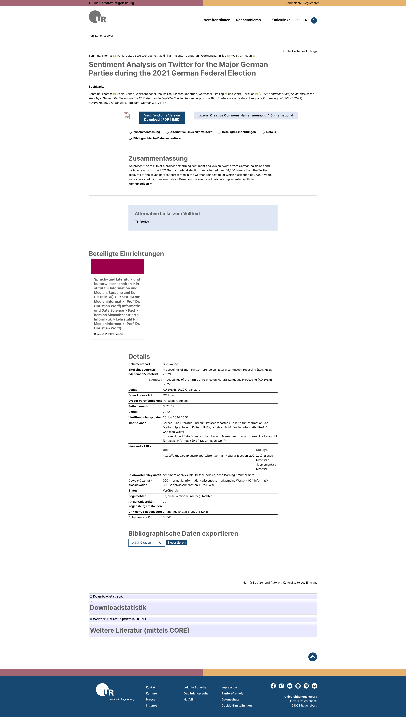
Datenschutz (230, 699)
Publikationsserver (101, 35)
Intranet (151, 705)
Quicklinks (281, 20)
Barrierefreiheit (232, 693)
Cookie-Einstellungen (237, 705)
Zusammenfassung (146, 132)
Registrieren (311, 3)
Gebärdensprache (196, 693)
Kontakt (151, 687)
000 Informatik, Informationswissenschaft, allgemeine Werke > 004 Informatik (215, 480)
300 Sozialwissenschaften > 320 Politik (189, 485)
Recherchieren (248, 20)
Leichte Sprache (195, 687)
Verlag (144, 221)
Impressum (229, 687)
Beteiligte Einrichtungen (239, 132)
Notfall (188, 699)
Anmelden (294, 3)
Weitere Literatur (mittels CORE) (119, 619)
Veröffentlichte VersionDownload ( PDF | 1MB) (162, 117)
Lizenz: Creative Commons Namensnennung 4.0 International (246, 115)
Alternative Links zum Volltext (191, 132)
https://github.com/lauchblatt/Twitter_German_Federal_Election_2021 (209, 455)
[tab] (203, 607)
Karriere (151, 693)
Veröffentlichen (217, 20)
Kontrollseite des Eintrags (300, 51)
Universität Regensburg (114, 3)
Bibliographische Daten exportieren (157, 138)
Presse (151, 699)
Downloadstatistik (107, 596)
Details (271, 132)
